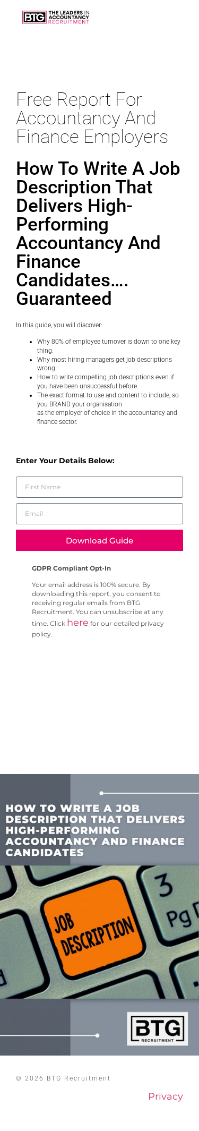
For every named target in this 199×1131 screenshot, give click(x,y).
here (78, 622)
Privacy (165, 1096)
